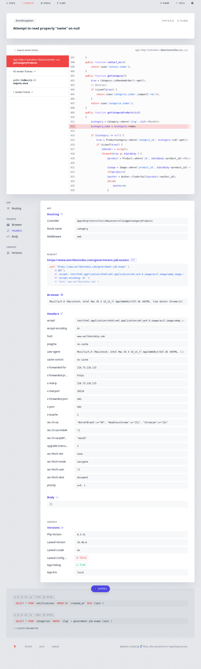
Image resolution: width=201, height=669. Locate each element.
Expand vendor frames (27, 50)
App (8, 202)
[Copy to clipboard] (184, 221)
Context (11, 247)
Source (28, 646)
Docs (41, 646)
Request (11, 219)
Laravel (55, 646)
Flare (145, 646)
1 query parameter (27, 628)
